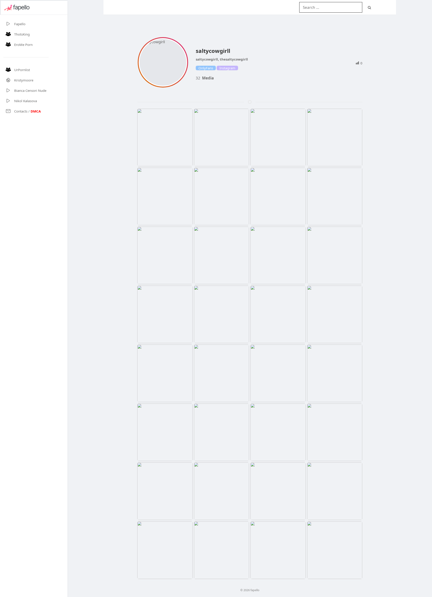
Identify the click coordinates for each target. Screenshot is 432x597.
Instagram (227, 68)
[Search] (369, 7)
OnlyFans (205, 68)
